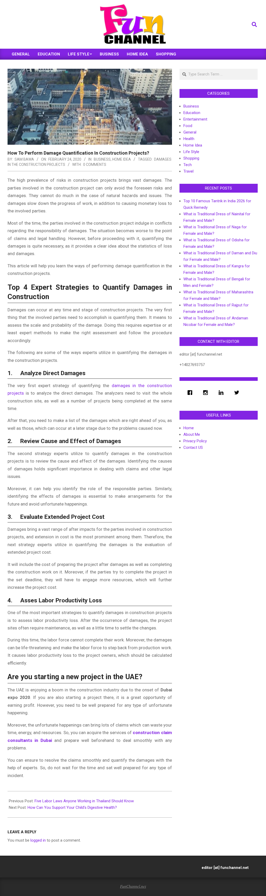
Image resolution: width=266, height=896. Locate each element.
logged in (38, 840)
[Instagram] (207, 392)
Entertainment (195, 119)
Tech (187, 164)
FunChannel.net (133, 886)
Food (187, 125)
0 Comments (94, 164)
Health (188, 138)
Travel (188, 171)
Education (191, 112)
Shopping (191, 158)
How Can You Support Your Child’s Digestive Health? (72, 807)
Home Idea (121, 159)
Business (102, 159)
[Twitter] (238, 392)
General (189, 132)
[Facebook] (191, 392)
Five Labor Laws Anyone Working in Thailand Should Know (84, 801)
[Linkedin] (222, 392)
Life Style (191, 151)
